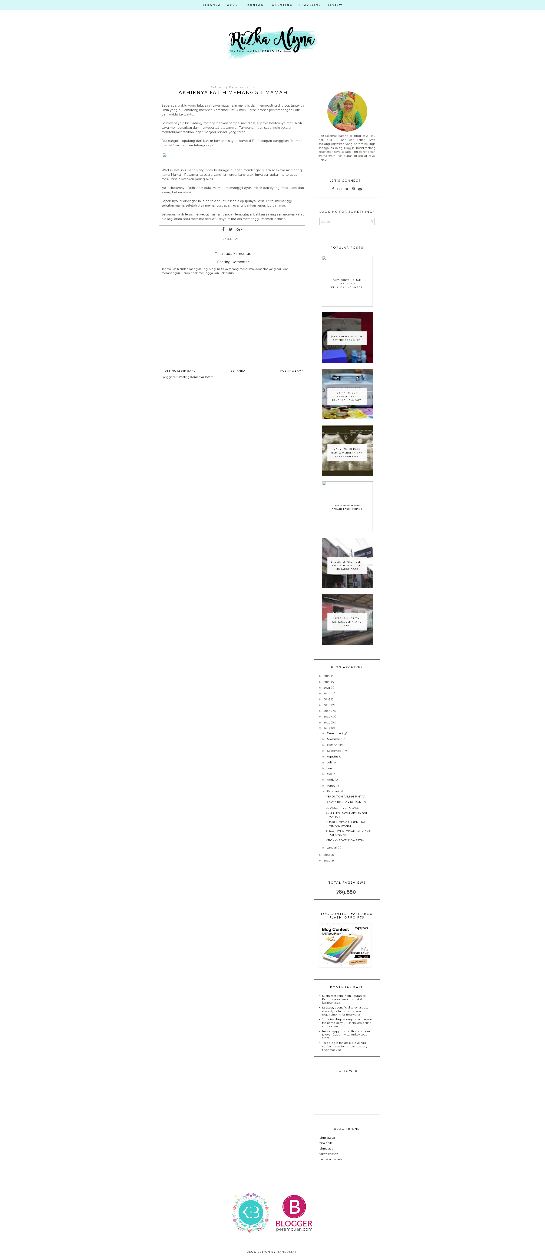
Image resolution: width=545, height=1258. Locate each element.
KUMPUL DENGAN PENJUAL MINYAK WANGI (346, 823)
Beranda (211, 4)
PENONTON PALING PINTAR (346, 796)
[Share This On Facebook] (223, 229)
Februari (333, 791)
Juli (330, 762)
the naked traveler (331, 1159)
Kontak (255, 4)
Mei (330, 774)
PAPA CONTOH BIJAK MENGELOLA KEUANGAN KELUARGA (347, 283)
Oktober (333, 745)
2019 (327, 699)
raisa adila (325, 1143)
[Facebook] (333, 189)
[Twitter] (347, 189)
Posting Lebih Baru (179, 370)
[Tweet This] (230, 229)
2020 (328, 693)
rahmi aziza (326, 1137)
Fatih (238, 239)
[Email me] (360, 189)
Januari (332, 847)
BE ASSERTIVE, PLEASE (342, 807)
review (335, 4)
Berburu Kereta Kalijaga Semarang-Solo (347, 622)
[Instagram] (353, 189)
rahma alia (325, 1148)
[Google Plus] (339, 189)
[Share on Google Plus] (240, 229)
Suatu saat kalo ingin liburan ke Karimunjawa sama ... (344, 997)
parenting (281, 4)
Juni (330, 768)
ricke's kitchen (328, 1153)
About (234, 4)
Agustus (333, 756)
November (335, 739)
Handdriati (287, 1251)
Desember (334, 733)
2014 (327, 728)
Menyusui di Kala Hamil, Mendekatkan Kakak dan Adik (347, 453)
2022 (327, 681)
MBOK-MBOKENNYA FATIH (345, 840)
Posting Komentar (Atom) (197, 377)
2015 (327, 722)
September (335, 750)
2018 (327, 705)
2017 (327, 710)
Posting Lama (292, 370)
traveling (310, 4)
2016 (327, 716)
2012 (327, 854)
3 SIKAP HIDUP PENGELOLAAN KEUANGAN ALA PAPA (347, 396)
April (331, 779)
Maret (331, 785)
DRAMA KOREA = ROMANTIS (346, 802)
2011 (327, 860)
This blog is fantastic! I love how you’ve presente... (344, 1044)
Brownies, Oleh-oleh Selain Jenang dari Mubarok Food (347, 565)
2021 (327, 687)
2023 (327, 675)
